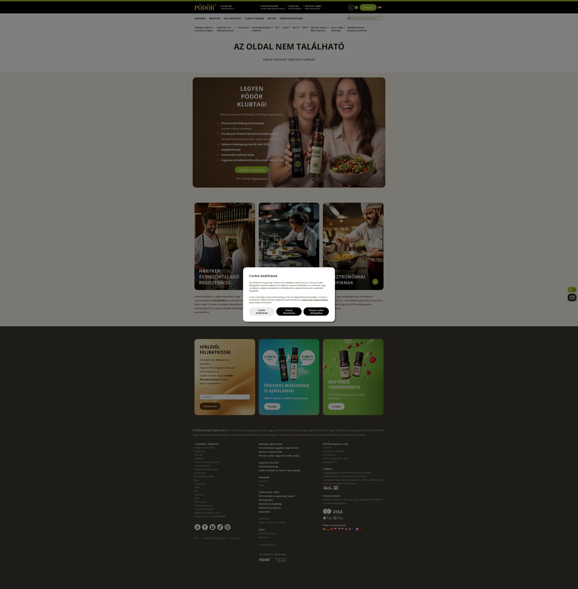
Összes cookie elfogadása (316, 311)
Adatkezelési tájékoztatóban (315, 299)
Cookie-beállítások (262, 311)
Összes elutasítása (289, 311)
